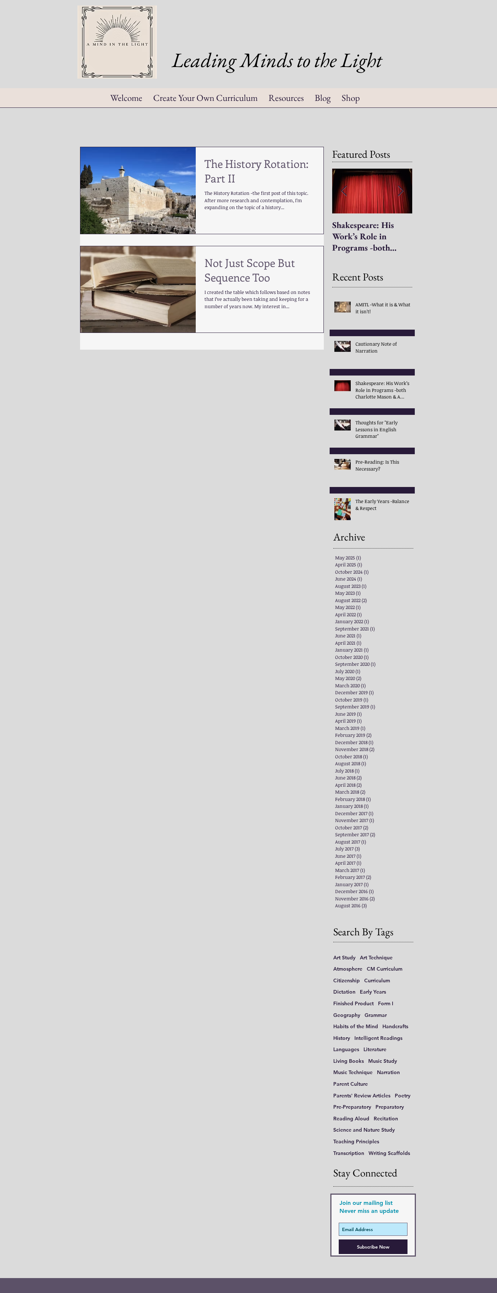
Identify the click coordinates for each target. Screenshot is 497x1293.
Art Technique (376, 957)
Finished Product (353, 1003)
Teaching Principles (356, 1141)
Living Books (348, 1061)
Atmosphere (347, 969)
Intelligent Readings (378, 1038)
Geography (346, 1015)
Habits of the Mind (355, 1026)
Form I (385, 1003)
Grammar (376, 1015)
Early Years (373, 992)
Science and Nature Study (364, 1130)
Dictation (344, 992)
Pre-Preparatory (352, 1107)
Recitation (386, 1118)
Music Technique (353, 1072)
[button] (286, 100)
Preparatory (389, 1107)
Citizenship (346, 980)
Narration (388, 1072)
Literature (374, 1049)
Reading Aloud (351, 1118)
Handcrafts (395, 1026)
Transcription (348, 1153)
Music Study (382, 1061)
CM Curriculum (384, 969)
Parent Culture (350, 1084)
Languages (346, 1049)
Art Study (344, 957)
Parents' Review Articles (361, 1095)
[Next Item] (400, 191)
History (341, 1038)
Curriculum (377, 980)
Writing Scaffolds (389, 1153)
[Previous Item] (344, 191)
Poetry (402, 1095)
